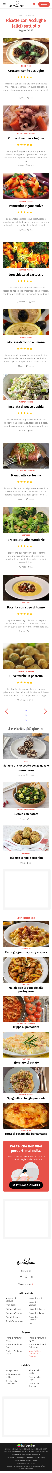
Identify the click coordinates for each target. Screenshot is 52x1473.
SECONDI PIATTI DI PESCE (26, 134)
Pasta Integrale (13, 1317)
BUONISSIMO (26, 1454)
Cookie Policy (40, 1457)
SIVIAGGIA (44, 1451)
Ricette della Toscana (35, 1385)
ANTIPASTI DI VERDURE (26, 671)
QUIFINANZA (16, 1454)
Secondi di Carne (36, 1313)
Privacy (30, 1457)
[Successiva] (45, 711)
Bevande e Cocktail (34, 1318)
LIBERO (8, 1449)
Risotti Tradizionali (14, 1321)
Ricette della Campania (11, 1382)
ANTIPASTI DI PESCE (26, 402)
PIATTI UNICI (26, 603)
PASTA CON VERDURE (26, 201)
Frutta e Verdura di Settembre (37, 1345)
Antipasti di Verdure (11, 1299)
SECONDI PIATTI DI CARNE (26, 471)
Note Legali (21, 1457)
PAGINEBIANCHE (18, 1451)
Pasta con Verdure (14, 1313)
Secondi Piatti (35, 1298)
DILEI (37, 1451)
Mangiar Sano (12, 1370)
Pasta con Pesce (13, 1309)
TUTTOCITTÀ (29, 1451)
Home (20, 16)
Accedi (44, 4)
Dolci (31, 1324)
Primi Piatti (11, 1305)
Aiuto (35, 1460)
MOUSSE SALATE (26, 338)
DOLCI (26, 761)
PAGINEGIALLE (24, 1449)
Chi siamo (10, 1457)
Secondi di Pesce (37, 1309)
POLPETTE (26, 853)
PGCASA (7, 1451)
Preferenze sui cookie (23, 1460)
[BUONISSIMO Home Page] (16, 4)
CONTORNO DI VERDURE (26, 810)
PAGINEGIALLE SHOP (39, 1449)
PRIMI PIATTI (26, 949)
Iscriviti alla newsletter (26, 1185)
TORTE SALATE (26, 1130)
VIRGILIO (15, 1449)
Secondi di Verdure (34, 1303)
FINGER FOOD (26, 66)
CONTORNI (26, 535)
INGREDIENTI (29, 16)
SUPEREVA (36, 1454)
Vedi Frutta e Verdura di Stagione (35, 1354)
